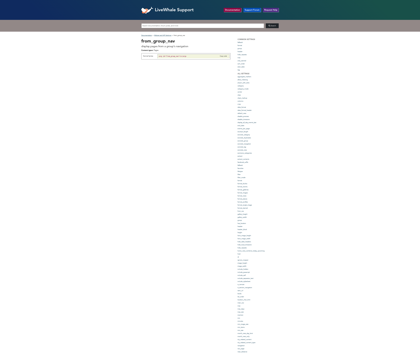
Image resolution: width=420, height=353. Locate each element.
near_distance (242, 352)
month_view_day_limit (245, 333)
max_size (241, 312)
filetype (240, 171)
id (238, 257)
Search (273, 26)
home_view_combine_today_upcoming (251, 251)
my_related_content (244, 339)
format (240, 45)
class (239, 95)
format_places (242, 199)
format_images (243, 193)
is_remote (241, 284)
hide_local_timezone (245, 245)
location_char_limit (244, 300)
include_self (242, 275)
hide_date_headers (244, 242)
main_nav (241, 303)
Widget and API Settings (162, 35)
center (240, 92)
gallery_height (242, 214)
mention (240, 315)
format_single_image (245, 205)
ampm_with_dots (243, 83)
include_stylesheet (244, 281)
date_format (242, 107)
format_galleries (243, 190)
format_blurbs (242, 184)
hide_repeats (242, 55)
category (241, 86)
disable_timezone (244, 119)
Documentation (232, 10)
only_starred (242, 61)
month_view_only (243, 336)
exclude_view (242, 150)
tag (239, 70)
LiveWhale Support (174, 9)
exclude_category (244, 135)
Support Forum (252, 10)
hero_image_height (244, 236)
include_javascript (244, 272)
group (240, 48)
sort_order (241, 64)
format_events (242, 187)
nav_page (241, 349)
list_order (241, 297)
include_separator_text (245, 278)
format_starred (243, 208)
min (239, 318)
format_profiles (243, 202)
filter (239, 174)
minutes (240, 321)
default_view (242, 113)
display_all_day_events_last (247, 122)
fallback (240, 42)
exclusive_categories (245, 153)
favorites (240, 168)
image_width (242, 266)
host (239, 254)
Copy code (223, 56)
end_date (241, 126)
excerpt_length (243, 132)
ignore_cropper (243, 260)
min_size (240, 330)
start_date (241, 67)
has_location (242, 223)
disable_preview (243, 116)
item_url (240, 291)
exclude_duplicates (244, 138)
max (239, 58)
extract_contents (243, 159)
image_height (242, 263)
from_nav (241, 211)
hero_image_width (244, 239)
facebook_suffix (243, 162)
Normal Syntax (148, 56)
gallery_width (242, 217)
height (240, 232)
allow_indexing (243, 80)
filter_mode (241, 177)
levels (239, 294)
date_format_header (245, 110)
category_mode (243, 89)
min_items (241, 327)
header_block (242, 229)
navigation (241, 346)
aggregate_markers (244, 77)
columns (240, 101)
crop (239, 104)
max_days (241, 309)
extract (240, 156)
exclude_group (243, 141)
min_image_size (243, 324)
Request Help (270, 10)
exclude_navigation (244, 144)
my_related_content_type (246, 343)
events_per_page (244, 129)
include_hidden (243, 269)
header (240, 52)
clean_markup (242, 98)
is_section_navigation (245, 287)
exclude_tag (242, 147)
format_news (242, 196)
